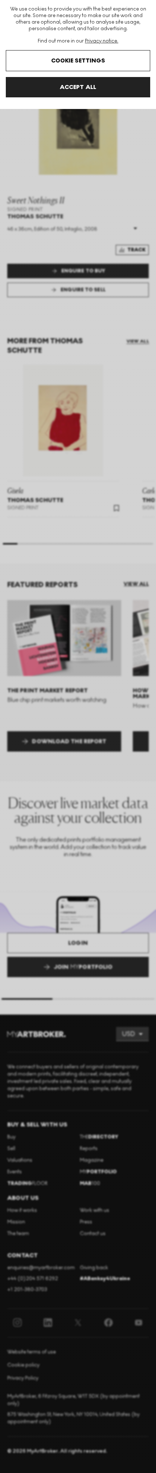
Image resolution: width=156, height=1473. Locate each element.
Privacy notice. (101, 41)
